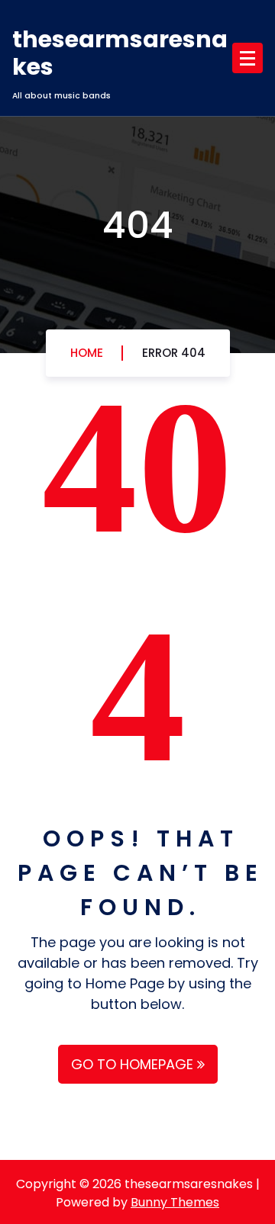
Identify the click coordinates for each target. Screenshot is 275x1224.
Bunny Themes (175, 1202)
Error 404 (173, 353)
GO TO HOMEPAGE (134, 1064)
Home (86, 353)
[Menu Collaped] (247, 58)
